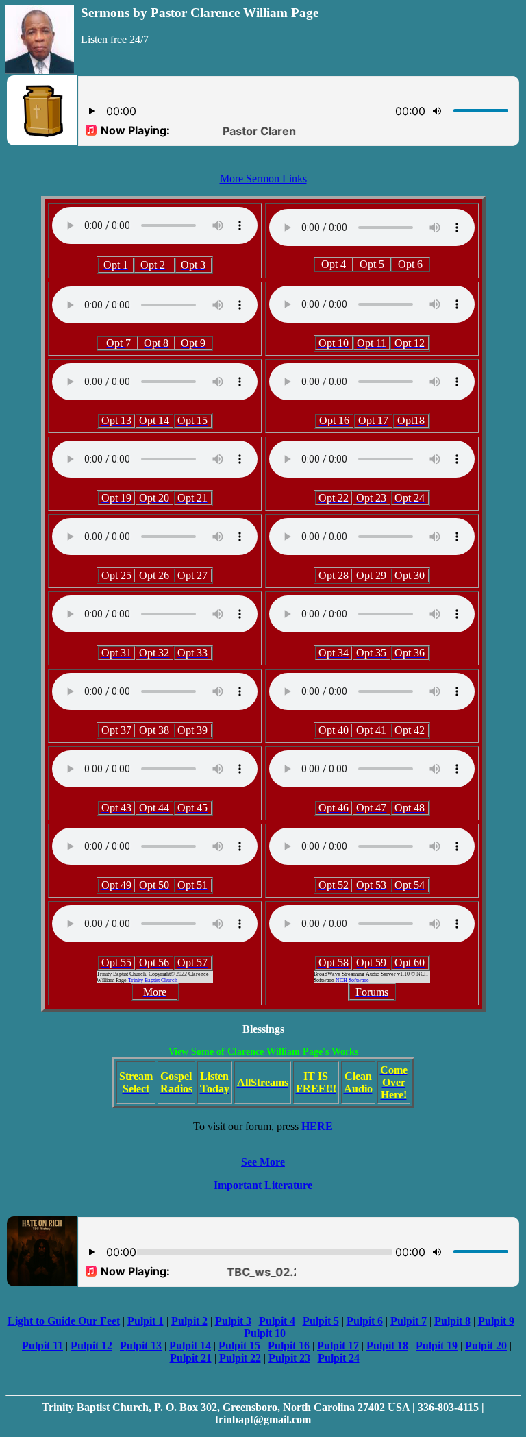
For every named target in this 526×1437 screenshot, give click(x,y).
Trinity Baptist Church (152, 980)
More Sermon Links (263, 178)
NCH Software (352, 980)
